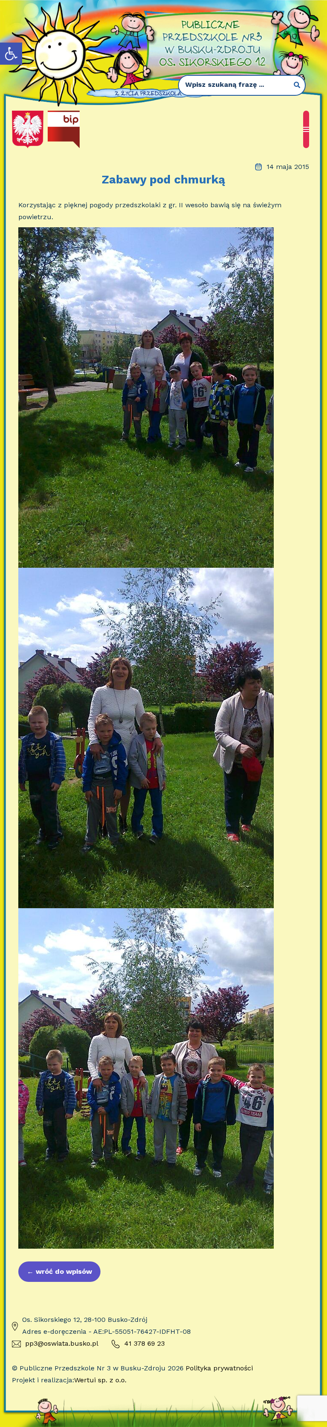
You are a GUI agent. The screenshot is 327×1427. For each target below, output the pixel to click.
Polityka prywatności (219, 1368)
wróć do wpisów (59, 1271)
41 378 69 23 (144, 1343)
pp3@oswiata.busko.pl (61, 1343)
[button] (11, 54)
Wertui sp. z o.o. (100, 1380)
